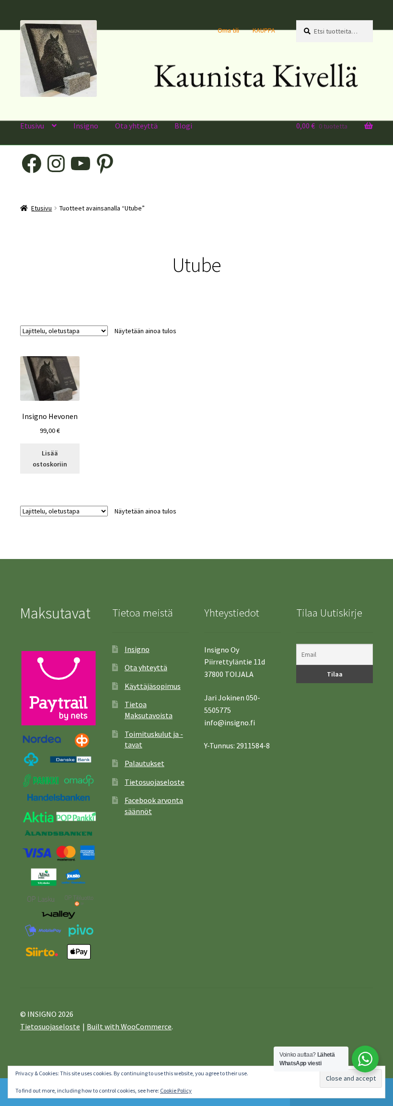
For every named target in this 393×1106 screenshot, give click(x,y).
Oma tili (228, 30)
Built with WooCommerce (129, 1026)
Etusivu (32, 125)
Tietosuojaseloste (155, 782)
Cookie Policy (176, 1090)
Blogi (183, 125)
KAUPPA (264, 30)
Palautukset (144, 763)
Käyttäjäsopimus (153, 686)
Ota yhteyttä (136, 125)
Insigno (85, 125)
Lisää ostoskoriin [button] (50, 458)
